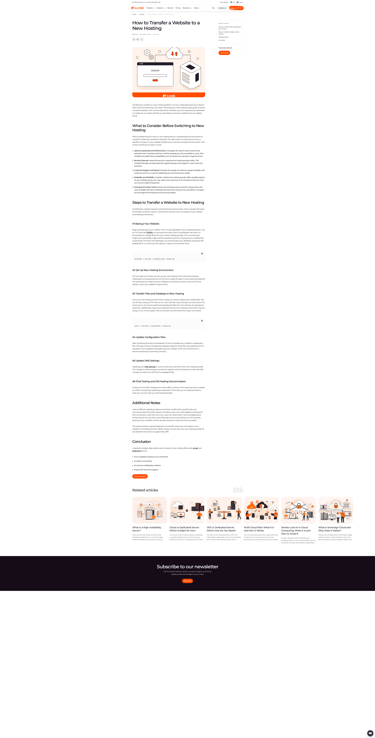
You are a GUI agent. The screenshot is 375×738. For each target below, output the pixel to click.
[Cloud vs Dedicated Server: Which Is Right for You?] (186, 520)
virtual (195, 448)
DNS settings (150, 367)
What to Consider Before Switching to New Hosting (230, 28)
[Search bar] (213, 8)
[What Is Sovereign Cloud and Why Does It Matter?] (335, 520)
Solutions (160, 8)
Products (149, 8)
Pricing (178, 8)
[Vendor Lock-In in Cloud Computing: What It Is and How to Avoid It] (298, 522)
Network (170, 8)
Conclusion (222, 40)
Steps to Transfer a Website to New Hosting (229, 33)
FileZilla (149, 232)
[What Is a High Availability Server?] (149, 520)
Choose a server (140, 476)
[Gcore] (137, 8)
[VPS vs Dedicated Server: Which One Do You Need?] (224, 520)
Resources (186, 8)
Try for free (224, 53)
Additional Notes (223, 37)
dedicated (136, 451)
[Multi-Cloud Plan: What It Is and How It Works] (261, 520)
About (196, 8)
